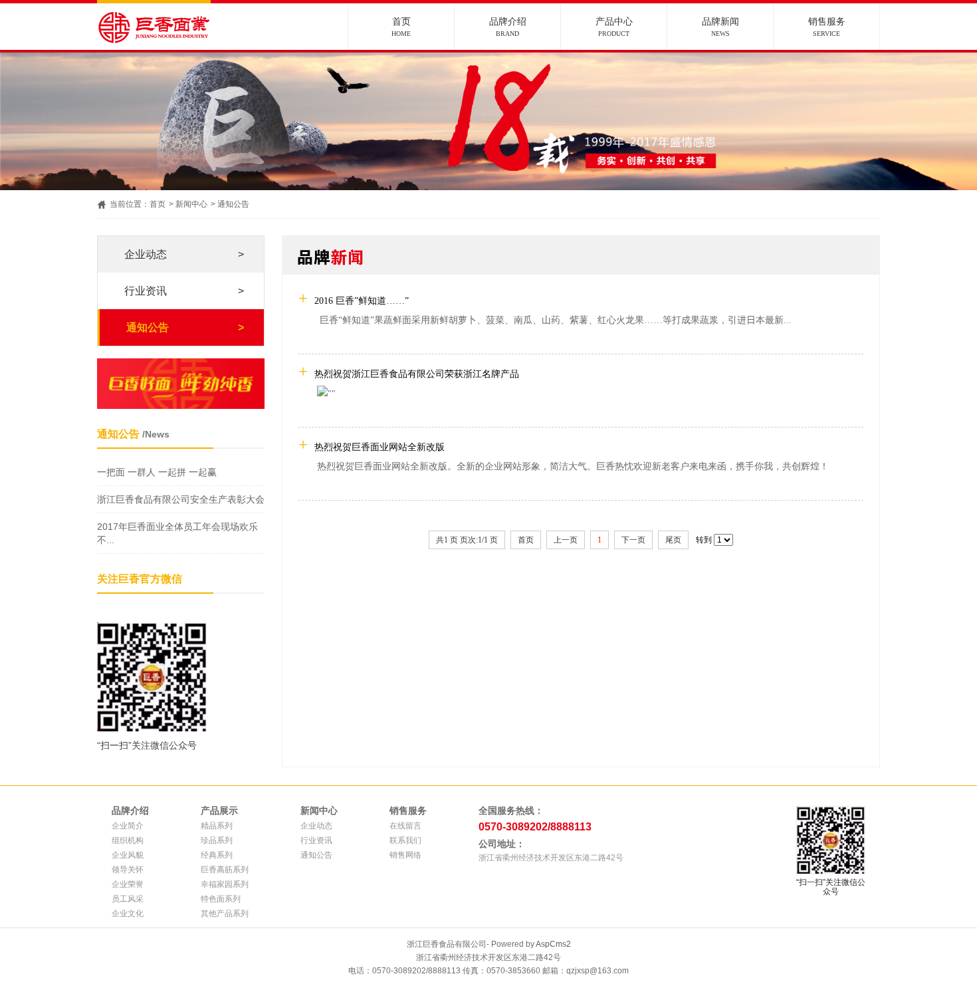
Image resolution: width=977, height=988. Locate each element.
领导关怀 (128, 870)
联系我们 (405, 840)
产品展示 (219, 810)
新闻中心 (191, 204)
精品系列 (217, 826)
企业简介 (128, 826)
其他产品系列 (225, 914)
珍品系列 (217, 840)
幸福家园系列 (225, 884)
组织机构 (128, 840)
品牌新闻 (720, 27)
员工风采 (128, 899)
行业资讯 (184, 291)
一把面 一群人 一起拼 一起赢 (157, 472)
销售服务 (826, 27)
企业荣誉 (128, 884)
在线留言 (405, 826)
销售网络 (405, 855)
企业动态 (184, 254)
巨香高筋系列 (225, 870)
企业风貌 (128, 855)
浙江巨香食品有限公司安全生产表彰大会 (181, 499)
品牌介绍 (507, 27)
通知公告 (233, 204)
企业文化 (128, 914)
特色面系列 (221, 899)
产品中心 (614, 27)
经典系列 (217, 855)
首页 (401, 27)
